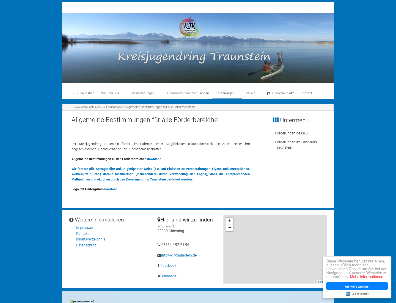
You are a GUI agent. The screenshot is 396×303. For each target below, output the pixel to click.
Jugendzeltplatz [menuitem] (282, 93)
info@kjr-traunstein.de (179, 255)
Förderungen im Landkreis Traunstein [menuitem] (296, 144)
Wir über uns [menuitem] (110, 93)
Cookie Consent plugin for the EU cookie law (357, 293)
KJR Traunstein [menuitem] (83, 93)
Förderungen (112, 107)
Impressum (85, 227)
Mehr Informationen (366, 276)
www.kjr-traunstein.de (87, 107)
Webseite (169, 276)
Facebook (168, 265)
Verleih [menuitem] (250, 93)
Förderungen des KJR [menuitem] (292, 133)
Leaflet (322, 282)
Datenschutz (86, 245)
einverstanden (357, 286)
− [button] (229, 228)
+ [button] (229, 221)
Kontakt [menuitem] (306, 93)
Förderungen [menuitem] (225, 93)
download (154, 159)
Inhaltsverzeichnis (90, 239)
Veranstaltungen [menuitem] (142, 93)
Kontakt (82, 233)
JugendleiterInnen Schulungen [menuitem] (187, 93)
